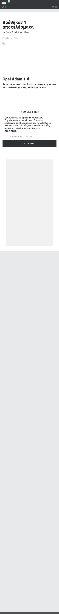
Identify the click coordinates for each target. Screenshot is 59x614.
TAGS (15, 37)
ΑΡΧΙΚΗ (6, 37)
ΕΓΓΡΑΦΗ (29, 143)
